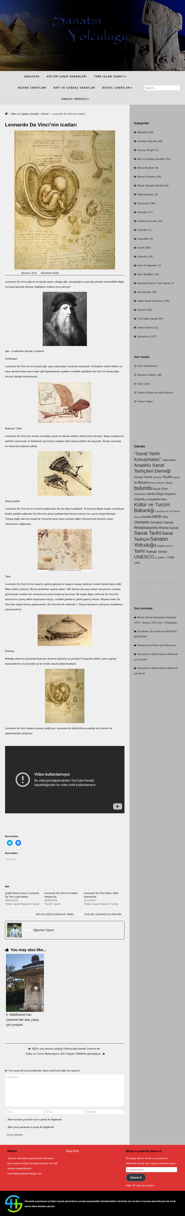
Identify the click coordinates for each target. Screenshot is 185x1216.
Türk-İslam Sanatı (147, 318)
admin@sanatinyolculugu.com (24, 1173)
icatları (89, 914)
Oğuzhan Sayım (50, 273)
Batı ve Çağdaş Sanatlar (25, 113)
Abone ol (136, 1177)
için (147, 499)
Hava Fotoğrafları (147, 265)
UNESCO (144, 557)
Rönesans (170, 645)
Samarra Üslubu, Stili (149, 374)
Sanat (173, 528)
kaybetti (154, 499)
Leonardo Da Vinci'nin (108, 914)
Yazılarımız (143, 336)
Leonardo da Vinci (164, 511)
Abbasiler (142, 132)
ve (156, 557)
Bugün (169, 483)
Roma (164, 527)
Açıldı (167, 477)
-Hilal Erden (169, 460)
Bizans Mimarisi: (157, 483)
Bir (135, 482)
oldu (165, 516)
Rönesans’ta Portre (148, 645)
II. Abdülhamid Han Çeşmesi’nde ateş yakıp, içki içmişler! (22, 1020)
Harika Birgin (155, 494)
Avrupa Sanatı (143, 477)
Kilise (164, 499)
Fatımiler (142, 229)
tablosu (169, 546)
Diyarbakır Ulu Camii (149, 631)
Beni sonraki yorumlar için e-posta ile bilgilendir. (35, 1119)
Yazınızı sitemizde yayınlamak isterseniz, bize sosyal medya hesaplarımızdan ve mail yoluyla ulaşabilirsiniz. (32, 1163)
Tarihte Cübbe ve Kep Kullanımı (155, 392)
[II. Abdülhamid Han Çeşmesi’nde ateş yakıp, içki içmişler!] (25, 983)
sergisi (161, 545)
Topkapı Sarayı (156, 551)
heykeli (139, 499)
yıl (165, 558)
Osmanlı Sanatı (161, 522)
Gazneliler (143, 238)
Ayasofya (157, 477)
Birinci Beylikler (145, 167)
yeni (161, 557)
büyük (156, 488)
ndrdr (157, 516)
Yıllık (170, 557)
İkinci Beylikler (145, 274)
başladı (176, 477)
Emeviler (142, 212)
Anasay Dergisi (145, 150)
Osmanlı (142, 309)
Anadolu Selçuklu (147, 141)
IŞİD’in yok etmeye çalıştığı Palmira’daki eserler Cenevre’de (66, 1048)
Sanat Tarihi (147, 533)
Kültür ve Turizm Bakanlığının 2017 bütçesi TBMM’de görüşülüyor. (63, 1053)
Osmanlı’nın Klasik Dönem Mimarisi (157, 654)
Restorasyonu (146, 527)
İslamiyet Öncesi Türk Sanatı (153, 283)
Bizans (143, 482)
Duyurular (143, 203)
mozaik (146, 517)
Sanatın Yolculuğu (151, 542)
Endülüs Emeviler (147, 221)
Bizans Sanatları (146, 176)
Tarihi (139, 551)
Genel (45, 113)
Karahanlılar (144, 292)
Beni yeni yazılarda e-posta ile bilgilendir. (31, 1127)
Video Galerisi (145, 327)
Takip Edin (72, 1151)
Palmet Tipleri (145, 401)
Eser (164, 489)
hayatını (170, 494)
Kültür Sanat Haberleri (150, 300)
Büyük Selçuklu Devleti (150, 185)
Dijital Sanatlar (145, 194)
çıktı (137, 562)
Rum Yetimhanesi (147, 365)
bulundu (143, 488)
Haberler (142, 256)
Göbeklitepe (140, 494)
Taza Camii (143, 383)
